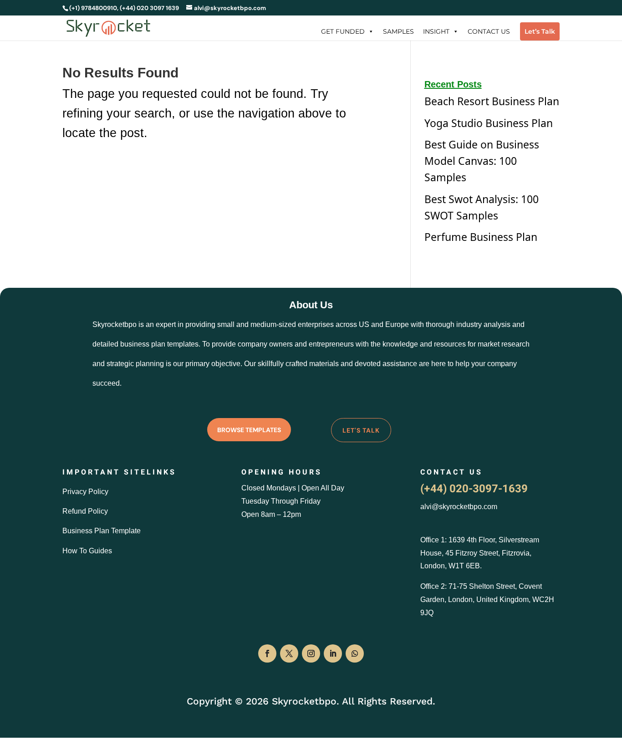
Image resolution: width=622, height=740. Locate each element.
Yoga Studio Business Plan (488, 123)
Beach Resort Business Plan (491, 101)
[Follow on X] (289, 653)
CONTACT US (489, 31)
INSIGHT (436, 31)
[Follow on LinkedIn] (333, 653)
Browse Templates (249, 430)
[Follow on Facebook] (267, 653)
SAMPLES (398, 31)
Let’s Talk (540, 31)
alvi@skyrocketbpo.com (458, 506)
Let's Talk (361, 430)
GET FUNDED (343, 31)
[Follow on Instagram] (311, 653)
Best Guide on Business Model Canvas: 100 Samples (481, 160)
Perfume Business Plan (480, 237)
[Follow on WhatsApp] (355, 653)
